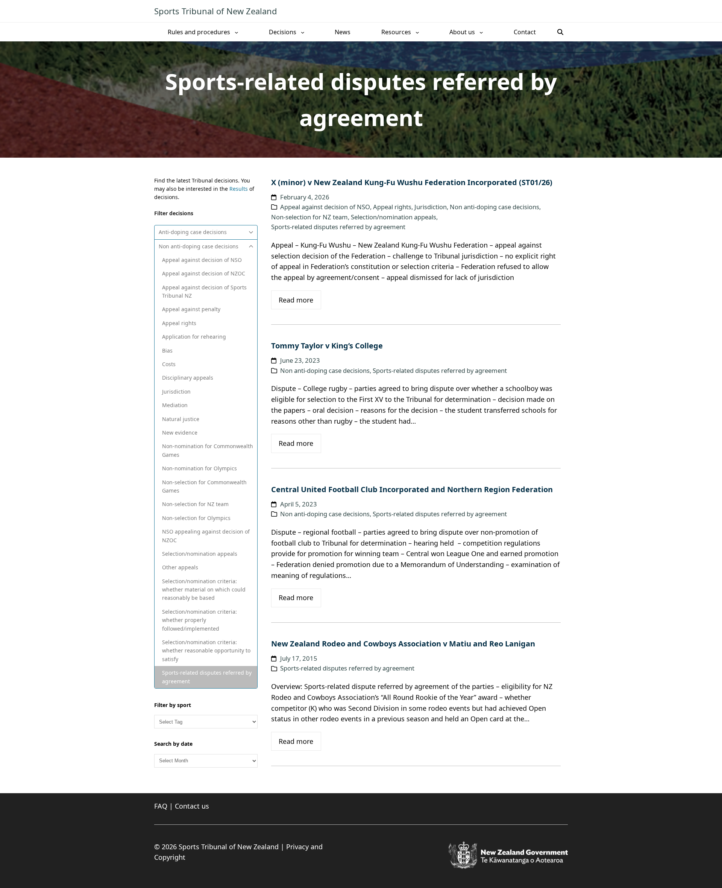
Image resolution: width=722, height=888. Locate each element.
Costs (169, 364)
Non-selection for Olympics (196, 518)
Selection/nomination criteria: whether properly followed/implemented (199, 620)
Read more (296, 299)
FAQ (160, 805)
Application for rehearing (194, 336)
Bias (167, 350)
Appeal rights (179, 323)
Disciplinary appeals (187, 377)
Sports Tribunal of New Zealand (215, 11)
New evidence (179, 432)
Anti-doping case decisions (193, 232)
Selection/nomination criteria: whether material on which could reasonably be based (204, 590)
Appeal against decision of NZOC (203, 273)
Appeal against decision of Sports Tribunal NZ (204, 291)
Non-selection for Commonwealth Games (204, 486)
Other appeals (180, 567)
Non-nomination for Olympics (199, 468)
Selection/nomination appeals (199, 553)
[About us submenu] (481, 32)
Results (238, 188)
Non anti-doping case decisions (198, 246)
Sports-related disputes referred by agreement (207, 676)
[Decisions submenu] (303, 32)
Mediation (175, 405)
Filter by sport (172, 705)
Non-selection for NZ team (195, 504)
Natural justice (180, 419)
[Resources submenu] (417, 32)
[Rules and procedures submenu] (236, 32)
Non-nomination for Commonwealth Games (207, 450)
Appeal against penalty (191, 309)
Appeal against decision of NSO (202, 259)
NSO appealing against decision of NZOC (206, 535)
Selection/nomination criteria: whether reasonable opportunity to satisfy (206, 651)
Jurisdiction (176, 391)
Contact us (192, 805)
